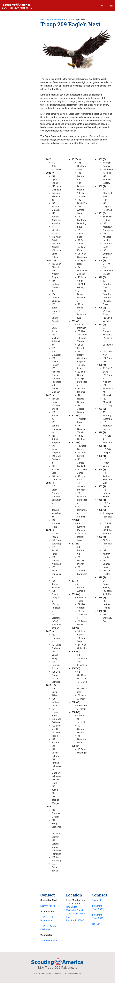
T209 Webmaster (48, 940)
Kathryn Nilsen (47, 905)
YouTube (96, 923)
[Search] (102, 5)
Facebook (96, 900)
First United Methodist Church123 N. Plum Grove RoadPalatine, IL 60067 (75, 914)
